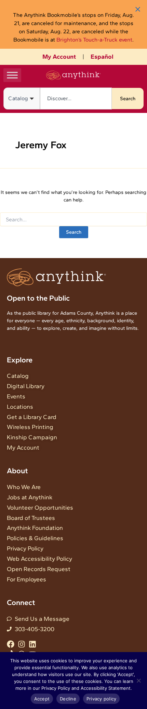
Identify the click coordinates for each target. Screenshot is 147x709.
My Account (59, 56)
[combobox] (76, 98)
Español (102, 56)
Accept (42, 698)
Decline (68, 698)
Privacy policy (101, 698)
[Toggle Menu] (12, 75)
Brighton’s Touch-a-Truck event (94, 39)
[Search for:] (73, 220)
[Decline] (138, 680)
